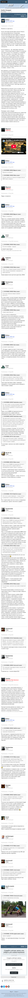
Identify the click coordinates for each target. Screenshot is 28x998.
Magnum (15, 170)
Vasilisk (15, 728)
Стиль (16, 991)
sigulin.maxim (17, 933)
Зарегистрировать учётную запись (14, 964)
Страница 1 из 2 (14, 16)
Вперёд (22, 16)
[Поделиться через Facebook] (2, 987)
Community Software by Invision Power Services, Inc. (14, 995)
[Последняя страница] (26, 16)
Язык (11, 991)
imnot (15, 870)
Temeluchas (16, 402)
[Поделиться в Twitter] (4, 987)
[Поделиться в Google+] (6, 987)
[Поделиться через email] (9, 987)
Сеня (14, 344)
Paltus (14, 175)
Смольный (15, 665)
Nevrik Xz (15, 494)
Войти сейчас (14, 972)
